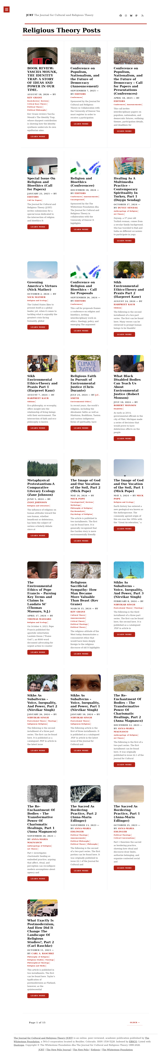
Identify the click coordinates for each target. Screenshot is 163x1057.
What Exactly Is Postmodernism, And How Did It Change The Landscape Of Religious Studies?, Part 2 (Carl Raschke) (40, 933)
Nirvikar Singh (124, 604)
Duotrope (19, 1045)
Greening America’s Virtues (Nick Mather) (42, 285)
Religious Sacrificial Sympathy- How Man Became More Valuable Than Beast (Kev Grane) (84, 593)
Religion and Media (36, 966)
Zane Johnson (37, 502)
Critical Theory (78, 621)
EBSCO (133, 1041)
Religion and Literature (38, 506)
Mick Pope (78, 499)
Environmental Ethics (81, 401)
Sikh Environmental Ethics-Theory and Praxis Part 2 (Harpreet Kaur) (129, 289)
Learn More (38, 136)
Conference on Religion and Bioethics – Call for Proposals (84, 287)
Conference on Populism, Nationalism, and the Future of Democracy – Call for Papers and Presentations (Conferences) (128, 80)
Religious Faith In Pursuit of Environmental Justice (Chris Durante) (83, 383)
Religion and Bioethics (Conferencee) (82, 182)
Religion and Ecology (37, 300)
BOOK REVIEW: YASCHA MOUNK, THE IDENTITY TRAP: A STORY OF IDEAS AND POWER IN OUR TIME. (42, 79)
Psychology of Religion (81, 514)
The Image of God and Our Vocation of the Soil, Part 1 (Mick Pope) (129, 485)
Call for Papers (34, 200)
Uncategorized (77, 200)
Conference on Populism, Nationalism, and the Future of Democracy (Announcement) (85, 77)
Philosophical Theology (38, 963)
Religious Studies (35, 960)
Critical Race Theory (37, 104)
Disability (118, 409)
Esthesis (95, 1049)
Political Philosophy (36, 110)
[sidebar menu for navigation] (7, 9)
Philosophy (92, 844)
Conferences (76, 97)
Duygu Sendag (128, 208)
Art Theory (119, 214)
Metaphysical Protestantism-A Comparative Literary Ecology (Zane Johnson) (41, 487)
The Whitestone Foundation (117, 1049)
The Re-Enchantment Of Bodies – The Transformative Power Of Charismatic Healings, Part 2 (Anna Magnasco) (128, 708)
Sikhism (117, 308)
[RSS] (142, 15)
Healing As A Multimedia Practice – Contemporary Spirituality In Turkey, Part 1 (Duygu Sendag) (127, 189)
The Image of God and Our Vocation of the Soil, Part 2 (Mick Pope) (85, 485)
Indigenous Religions (37, 724)
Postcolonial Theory (123, 608)
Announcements (134, 104)
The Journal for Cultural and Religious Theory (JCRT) (43, 1038)
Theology (138, 608)
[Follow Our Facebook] (121, 15)
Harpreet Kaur (124, 304)
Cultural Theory (78, 615)
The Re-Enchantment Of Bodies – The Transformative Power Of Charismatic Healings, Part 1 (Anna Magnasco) (42, 819)
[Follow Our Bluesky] (132, 15)
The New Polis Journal (58, 1049)
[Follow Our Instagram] (126, 15)
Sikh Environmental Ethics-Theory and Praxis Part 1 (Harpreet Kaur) (42, 383)
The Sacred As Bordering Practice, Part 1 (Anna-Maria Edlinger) (127, 814)
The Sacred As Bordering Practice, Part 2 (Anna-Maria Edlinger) (84, 814)
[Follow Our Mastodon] (137, 15)
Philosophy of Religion (81, 508)
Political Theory (34, 107)
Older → (135, 1022)
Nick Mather (36, 297)
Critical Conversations (124, 838)
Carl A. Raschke (42, 953)
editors (80, 94)
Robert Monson (125, 405)
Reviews (44, 101)
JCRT (41, 1049)
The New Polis (81, 1049)
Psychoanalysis (77, 511)
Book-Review (33, 101)
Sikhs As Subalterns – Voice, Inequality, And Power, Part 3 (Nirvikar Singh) (129, 590)
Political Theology (79, 624)
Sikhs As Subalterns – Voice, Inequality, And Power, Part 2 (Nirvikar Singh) (42, 703)
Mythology (75, 505)
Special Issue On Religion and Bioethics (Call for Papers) (41, 184)
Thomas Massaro (39, 619)
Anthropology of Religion (125, 211)
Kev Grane (34, 97)
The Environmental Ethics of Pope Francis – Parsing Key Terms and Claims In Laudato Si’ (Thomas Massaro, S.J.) (41, 597)
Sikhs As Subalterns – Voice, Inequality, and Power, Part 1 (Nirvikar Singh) (85, 703)
